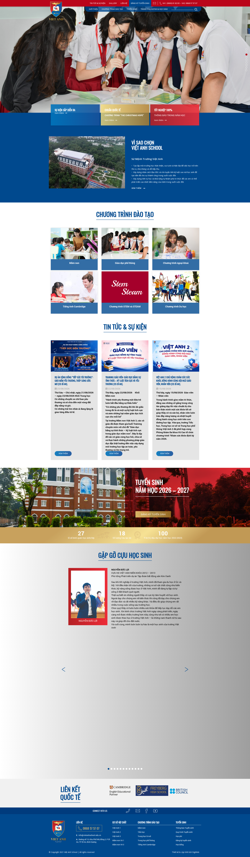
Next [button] (186, 669)
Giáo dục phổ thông (125, 263)
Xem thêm (59, 113)
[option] (125, 600)
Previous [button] (64, 669)
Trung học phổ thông (146, 840)
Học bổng (180, 844)
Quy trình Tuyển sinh (184, 832)
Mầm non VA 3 (118, 844)
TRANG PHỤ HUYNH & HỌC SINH (154, 9)
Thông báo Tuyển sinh (185, 828)
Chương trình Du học (175, 306)
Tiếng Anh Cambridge (74, 306)
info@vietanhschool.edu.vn (90, 835)
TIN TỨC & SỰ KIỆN (97, 3)
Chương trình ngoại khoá (176, 263)
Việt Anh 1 (116, 828)
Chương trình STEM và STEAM (125, 306)
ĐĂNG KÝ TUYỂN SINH (153, 514)
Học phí (179, 836)
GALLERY (113, 3)
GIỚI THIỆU (93, 9)
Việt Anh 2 (116, 832)
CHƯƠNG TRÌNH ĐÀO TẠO (112, 9)
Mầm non (74, 263)
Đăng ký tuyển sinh (140, 3)
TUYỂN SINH (132, 9)
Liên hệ (124, 3)
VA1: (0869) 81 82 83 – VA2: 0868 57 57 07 (179, 3)
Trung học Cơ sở (144, 836)
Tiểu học (141, 832)
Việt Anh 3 (116, 836)
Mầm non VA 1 (118, 840)
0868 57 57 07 (91, 828)
